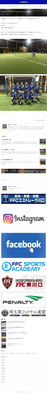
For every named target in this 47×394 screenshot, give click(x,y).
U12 (2, 14)
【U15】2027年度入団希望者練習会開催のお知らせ (15, 327)
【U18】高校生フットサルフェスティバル (14, 343)
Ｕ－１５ (27, 5)
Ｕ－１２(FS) (22, 5)
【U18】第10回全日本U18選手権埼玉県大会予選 (15, 338)
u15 (28, 353)
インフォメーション (20, 353)
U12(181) (2, 113)
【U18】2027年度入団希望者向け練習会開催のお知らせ (16, 321)
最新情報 (40, 5)
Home (6, 5)
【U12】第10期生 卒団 (6, 139)
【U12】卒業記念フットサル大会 (7, 149)
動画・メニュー (5, 353)
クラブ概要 (10, 5)
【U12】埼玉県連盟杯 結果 (6, 159)
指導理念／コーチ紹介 (16, 5)
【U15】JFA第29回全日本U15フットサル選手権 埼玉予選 (16, 332)
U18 (12, 353)
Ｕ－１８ (31, 5)
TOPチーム (36, 5)
